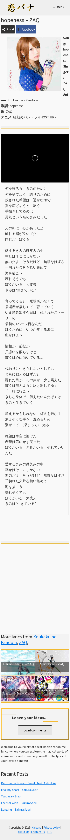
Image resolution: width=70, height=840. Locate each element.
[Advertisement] (35, 584)
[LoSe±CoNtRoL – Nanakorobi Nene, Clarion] (18, 679)
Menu (60, 7)
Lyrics (14, 522)
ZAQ (23, 642)
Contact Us (38, 832)
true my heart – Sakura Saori (19, 790)
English (35, 529)
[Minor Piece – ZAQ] (52, 652)
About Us (23, 832)
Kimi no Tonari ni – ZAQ (18, 664)
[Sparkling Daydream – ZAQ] (52, 679)
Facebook (28, 29)
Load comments (35, 730)
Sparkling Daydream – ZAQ (52, 692)
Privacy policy (51, 827)
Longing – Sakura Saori (16, 809)
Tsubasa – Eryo (11, 796)
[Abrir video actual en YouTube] (35, 158)
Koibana (36, 827)
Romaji (35, 522)
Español (55, 522)
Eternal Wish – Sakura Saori (19, 803)
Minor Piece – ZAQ (52, 664)
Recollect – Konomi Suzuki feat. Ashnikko (28, 783)
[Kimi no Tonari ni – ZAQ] (18, 652)
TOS (49, 832)
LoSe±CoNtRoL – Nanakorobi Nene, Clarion (18, 692)
